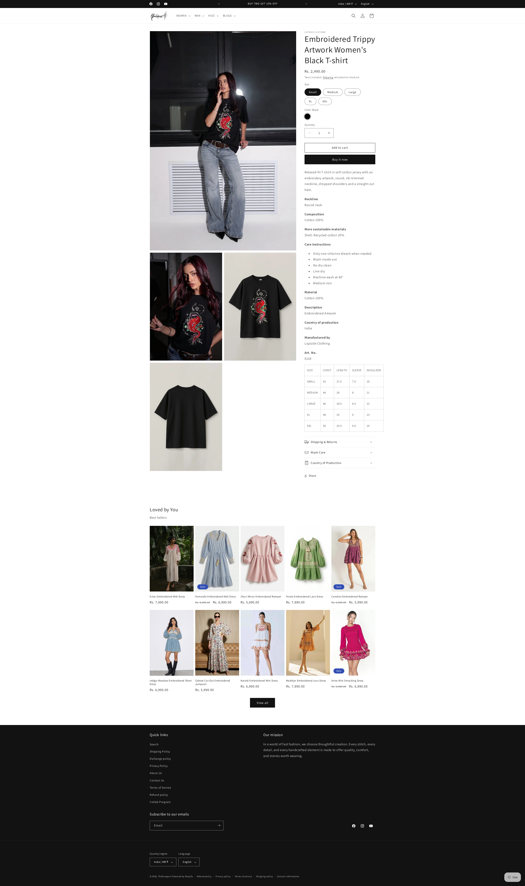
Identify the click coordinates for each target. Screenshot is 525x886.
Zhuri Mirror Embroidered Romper (261, 596)
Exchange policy (160, 758)
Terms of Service (160, 787)
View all (262, 703)
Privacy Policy (159, 766)
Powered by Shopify (182, 876)
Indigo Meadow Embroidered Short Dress (171, 682)
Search (154, 744)
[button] (183, 15)
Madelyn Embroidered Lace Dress (306, 680)
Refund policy (159, 794)
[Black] (307, 116)
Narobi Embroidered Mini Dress (259, 680)
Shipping (328, 77)
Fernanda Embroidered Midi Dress (215, 596)
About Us (156, 773)
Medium (332, 92)
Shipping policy (264, 876)
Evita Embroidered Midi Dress (167, 596)
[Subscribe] (218, 825)
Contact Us (157, 780)
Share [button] (312, 475)
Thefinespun (164, 876)
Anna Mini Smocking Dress (347, 680)
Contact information (288, 876)
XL (310, 101)
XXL (325, 101)
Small (313, 92)
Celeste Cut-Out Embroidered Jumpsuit (212, 682)
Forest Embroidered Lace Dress (304, 596)
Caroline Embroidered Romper (349, 596)
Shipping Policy (160, 751)
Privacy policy (223, 876)
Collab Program (160, 802)
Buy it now (340, 159)
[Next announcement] (306, 4)
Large (352, 92)
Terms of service (243, 876)
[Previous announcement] (218, 4)
